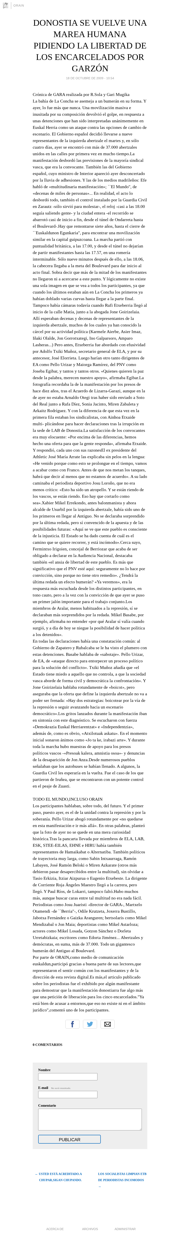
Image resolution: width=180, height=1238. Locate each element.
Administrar (125, 1229)
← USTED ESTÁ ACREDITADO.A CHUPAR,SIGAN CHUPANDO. (58, 1177)
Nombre (44, 1070)
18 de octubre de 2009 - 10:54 (90, 78)
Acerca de (55, 1229)
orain (18, 5)
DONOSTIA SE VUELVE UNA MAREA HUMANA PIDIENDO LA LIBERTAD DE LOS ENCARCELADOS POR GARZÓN (90, 45)
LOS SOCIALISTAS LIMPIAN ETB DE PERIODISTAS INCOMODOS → (122, 1180)
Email (108, 1024)
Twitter (90, 1024)
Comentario (47, 1105)
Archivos (90, 1229)
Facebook (72, 1024)
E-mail (54, 1088)
